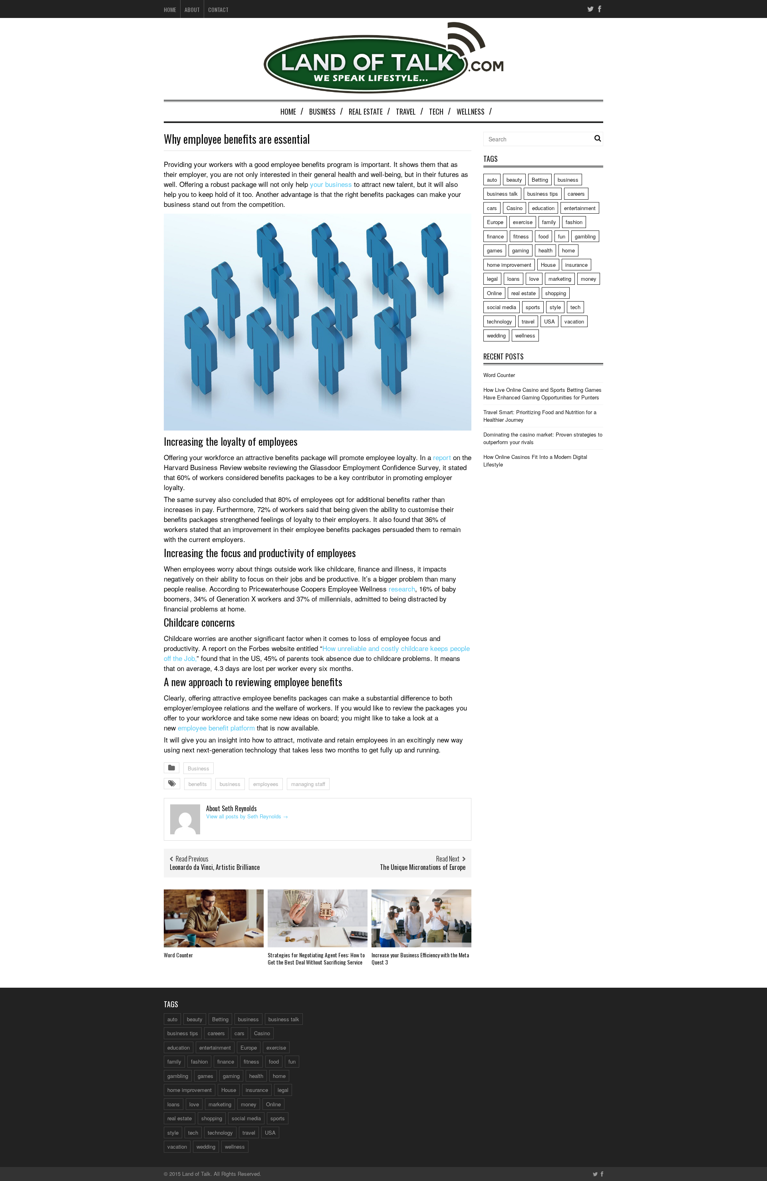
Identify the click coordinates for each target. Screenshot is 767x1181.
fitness (521, 236)
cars (492, 208)
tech (575, 307)
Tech (436, 111)
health (545, 250)
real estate (523, 293)
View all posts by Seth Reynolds (247, 816)
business (230, 784)
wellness (525, 335)
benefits (198, 784)
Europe (495, 222)
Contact (218, 9)
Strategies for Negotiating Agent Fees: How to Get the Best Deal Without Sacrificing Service (316, 958)
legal (492, 278)
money (588, 278)
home (568, 250)
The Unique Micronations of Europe (422, 867)
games (495, 250)
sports (533, 307)
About (192, 9)
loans (513, 278)
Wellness (471, 111)
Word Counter (178, 955)
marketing (559, 278)
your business (331, 184)
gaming (520, 250)
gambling (585, 236)
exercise (523, 222)
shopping (555, 293)
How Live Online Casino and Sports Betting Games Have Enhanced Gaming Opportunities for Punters (542, 393)
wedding (496, 335)
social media (501, 307)
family (549, 222)
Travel (406, 111)
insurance (576, 264)
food (543, 236)
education (543, 208)
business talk (502, 193)
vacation (574, 321)
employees (265, 784)
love (534, 278)
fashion (574, 222)
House (548, 264)
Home (170, 9)
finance (495, 236)
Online (494, 293)
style (555, 307)
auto (492, 179)
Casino (515, 208)
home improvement (509, 264)
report (442, 457)
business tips (542, 193)
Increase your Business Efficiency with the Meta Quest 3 (420, 958)
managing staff (308, 784)
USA (549, 321)
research (402, 588)
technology (499, 321)
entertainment (580, 208)
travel (528, 321)
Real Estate (366, 111)
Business (322, 111)
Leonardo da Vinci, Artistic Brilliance (215, 867)
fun (561, 236)
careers (576, 193)
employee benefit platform (216, 727)
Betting (540, 179)
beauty (514, 179)
